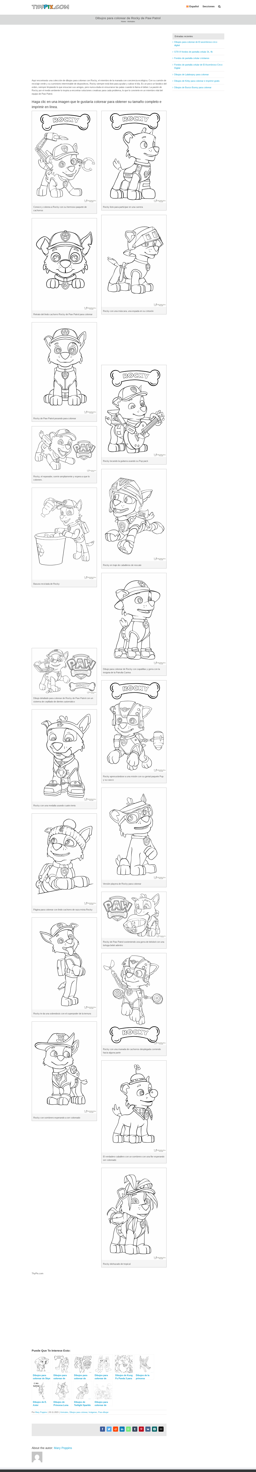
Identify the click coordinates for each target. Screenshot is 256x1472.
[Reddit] (115, 1429)
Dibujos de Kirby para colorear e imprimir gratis (197, 81)
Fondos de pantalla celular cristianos (191, 58)
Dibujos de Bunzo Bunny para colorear (192, 87)
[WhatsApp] (128, 1429)
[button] (219, 6)
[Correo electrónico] (161, 1429)
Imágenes (93, 1412)
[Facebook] (102, 1429)
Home (123, 21)
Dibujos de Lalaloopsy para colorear (191, 74)
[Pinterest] (141, 1429)
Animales (131, 21)
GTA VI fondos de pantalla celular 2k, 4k (193, 51)
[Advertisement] (99, 54)
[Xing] (154, 1429)
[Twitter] (109, 1429)
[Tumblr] (134, 1429)
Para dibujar (103, 1412)
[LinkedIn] (122, 1429)
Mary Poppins (41, 1412)
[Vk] (148, 1429)
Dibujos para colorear (78, 1412)
